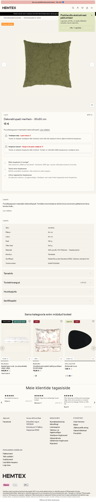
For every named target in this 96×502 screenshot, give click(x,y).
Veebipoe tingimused (58, 435)
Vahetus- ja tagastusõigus (55, 431)
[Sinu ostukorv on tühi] (87, 7)
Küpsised (53, 443)
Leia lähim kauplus (10, 462)
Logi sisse (7, 465)
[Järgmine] (92, 64)
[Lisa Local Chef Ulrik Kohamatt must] (93, 358)
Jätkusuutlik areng (80, 427)
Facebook (7, 422)
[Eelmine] (4, 64)
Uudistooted (8, 459)
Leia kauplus (55, 427)
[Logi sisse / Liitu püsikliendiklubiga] (77, 7)
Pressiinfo (77, 433)
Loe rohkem (45, 130)
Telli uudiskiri (8, 456)
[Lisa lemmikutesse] (92, 105)
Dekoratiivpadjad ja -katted (32, 18)
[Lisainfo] (9, 371)
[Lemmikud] (82, 7)
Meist (75, 425)
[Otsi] (73, 7)
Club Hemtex (78, 422)
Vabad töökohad (80, 430)
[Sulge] (91, 15)
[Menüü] (91, 7)
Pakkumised (8, 454)
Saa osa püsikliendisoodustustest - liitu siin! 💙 (48, 2)
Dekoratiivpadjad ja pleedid (12, 18)
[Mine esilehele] (9, 8)
